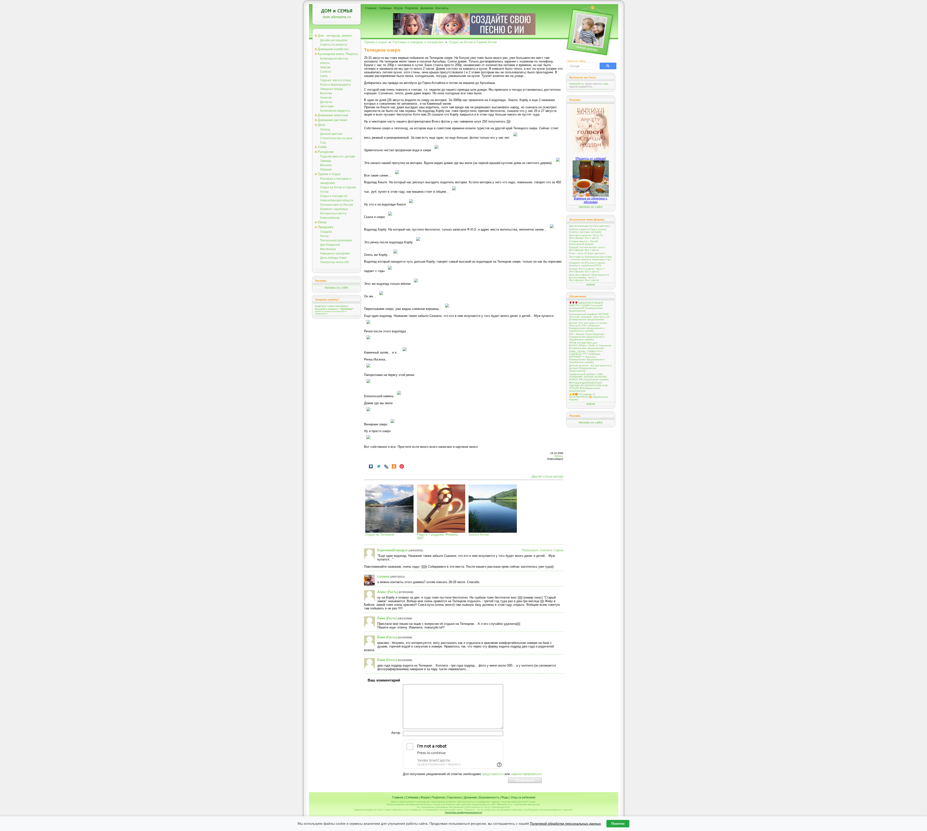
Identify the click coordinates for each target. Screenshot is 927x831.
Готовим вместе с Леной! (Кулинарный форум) (583, 242)
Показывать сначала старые (542, 550)
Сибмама (385, 8)
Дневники (426, 8)
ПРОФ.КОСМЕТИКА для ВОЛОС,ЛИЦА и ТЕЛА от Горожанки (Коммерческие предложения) (590, 345)
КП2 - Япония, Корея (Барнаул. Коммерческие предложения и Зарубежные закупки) (587, 337)
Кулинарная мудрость (335, 110)
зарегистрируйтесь (580, 86)
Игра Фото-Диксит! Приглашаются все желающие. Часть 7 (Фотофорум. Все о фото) (589, 277)
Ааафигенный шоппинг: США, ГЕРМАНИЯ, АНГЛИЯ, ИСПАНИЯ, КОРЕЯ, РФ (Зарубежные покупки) (589, 377)
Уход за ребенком (523, 797)
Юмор (322, 222)
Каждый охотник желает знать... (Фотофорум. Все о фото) (588, 248)
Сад (323, 142)
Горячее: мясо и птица (335, 80)
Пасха (324, 236)
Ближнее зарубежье (334, 209)
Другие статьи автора (547, 476)
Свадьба (326, 231)
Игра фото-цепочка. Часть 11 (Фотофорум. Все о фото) (586, 236)
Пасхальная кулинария (336, 240)
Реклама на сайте (336, 288)
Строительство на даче (336, 138)
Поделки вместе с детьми (337, 156)
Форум (398, 8)
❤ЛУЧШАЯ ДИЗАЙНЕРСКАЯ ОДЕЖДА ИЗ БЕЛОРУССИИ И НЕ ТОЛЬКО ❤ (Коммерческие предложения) (588, 386)
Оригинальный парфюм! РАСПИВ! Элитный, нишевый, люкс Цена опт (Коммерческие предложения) (589, 317)
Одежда (325, 161)
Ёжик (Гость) (387, 618)
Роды (505, 797)
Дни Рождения (330, 244)
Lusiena (383, 576)
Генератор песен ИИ (334, 262)
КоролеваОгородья (392, 550)
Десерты (326, 102)
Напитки (326, 97)
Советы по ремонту (333, 44)
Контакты (442, 8)
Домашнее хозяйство (333, 49)
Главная (371, 8)
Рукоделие (326, 152)
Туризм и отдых (329, 174)
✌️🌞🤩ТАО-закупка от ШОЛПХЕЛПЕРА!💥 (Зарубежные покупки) (588, 397)
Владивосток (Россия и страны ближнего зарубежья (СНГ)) (587, 264)
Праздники (325, 227)
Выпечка (326, 93)
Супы (324, 76)
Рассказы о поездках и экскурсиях (418, 42)
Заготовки (327, 106)
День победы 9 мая (333, 257)
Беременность (489, 797)
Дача (321, 125)
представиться (493, 774)
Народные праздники (335, 253)
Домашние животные (333, 115)
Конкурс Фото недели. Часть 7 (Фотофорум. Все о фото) (587, 270)
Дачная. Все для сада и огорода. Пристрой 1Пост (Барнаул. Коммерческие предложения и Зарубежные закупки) (588, 326)
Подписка (411, 8)
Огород (325, 129)
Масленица (328, 249)
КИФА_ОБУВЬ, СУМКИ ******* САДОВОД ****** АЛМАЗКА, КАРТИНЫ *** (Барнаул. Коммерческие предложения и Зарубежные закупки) (586, 356)
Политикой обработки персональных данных (565, 823)
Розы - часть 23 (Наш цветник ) (587, 253)
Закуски (325, 67)
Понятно (618, 823)
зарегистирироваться (526, 774)
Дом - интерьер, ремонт (335, 35)
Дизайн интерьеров (333, 40)
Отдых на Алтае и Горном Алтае (473, 42)
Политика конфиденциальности (463, 812)
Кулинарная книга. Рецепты (338, 54)
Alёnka (558, 456)
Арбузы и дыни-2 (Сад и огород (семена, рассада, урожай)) (587, 230)
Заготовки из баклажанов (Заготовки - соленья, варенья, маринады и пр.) (590, 258)
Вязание (326, 165)
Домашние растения (332, 120)
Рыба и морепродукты (335, 84)
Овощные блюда (331, 89)
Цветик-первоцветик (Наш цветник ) (589, 226)
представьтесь (594, 83)
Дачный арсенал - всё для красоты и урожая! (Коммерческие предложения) (590, 368)
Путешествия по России (336, 204)
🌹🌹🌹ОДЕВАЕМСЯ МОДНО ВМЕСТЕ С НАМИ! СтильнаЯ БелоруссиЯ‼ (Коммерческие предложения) (586, 306)
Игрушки (326, 169)
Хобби (322, 147)
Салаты (325, 71)
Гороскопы (454, 797)
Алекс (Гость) (387, 592)
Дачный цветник (331, 134)
